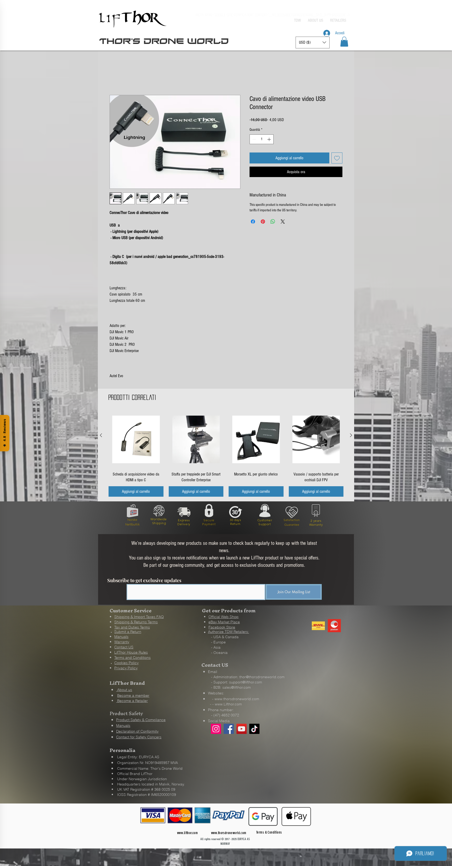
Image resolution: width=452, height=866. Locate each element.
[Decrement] (253, 139)
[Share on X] (283, 222)
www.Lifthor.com (228, 704)
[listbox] (313, 42)
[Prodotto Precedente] (101, 436)
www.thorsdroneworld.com (236, 699)
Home (114, 76)
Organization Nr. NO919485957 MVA (147, 763)
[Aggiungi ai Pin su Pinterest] (263, 222)
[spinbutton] (261, 139)
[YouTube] (241, 729)
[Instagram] (216, 729)
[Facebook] (229, 729)
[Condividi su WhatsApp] (273, 222)
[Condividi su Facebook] (253, 222)
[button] (344, 42)
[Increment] (269, 139)
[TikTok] (254, 729)
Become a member (133, 696)
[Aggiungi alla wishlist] (336, 158)
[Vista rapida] (136, 440)
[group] (226, 454)
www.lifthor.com (187, 833)
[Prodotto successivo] (351, 436)
